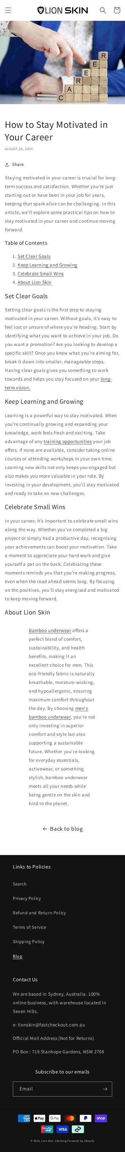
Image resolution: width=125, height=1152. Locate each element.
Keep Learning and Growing (48, 265)
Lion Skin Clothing (54, 1140)
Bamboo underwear (50, 630)
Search (20, 884)
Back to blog (66, 828)
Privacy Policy (27, 898)
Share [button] (18, 164)
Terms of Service (29, 927)
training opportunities (68, 441)
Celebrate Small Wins (41, 273)
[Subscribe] (105, 1089)
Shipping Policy (29, 941)
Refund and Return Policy (39, 913)
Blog (17, 956)
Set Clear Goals (34, 256)
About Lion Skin (35, 282)
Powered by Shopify (81, 1140)
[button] (8, 10)
